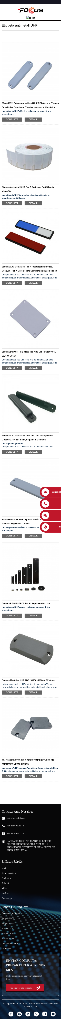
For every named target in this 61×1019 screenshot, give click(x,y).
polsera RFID (8, 938)
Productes (6, 878)
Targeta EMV (8, 918)
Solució (5, 883)
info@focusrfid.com (16, 818)
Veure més (6, 948)
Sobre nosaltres (9, 873)
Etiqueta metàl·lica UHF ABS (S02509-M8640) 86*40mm (28, 680)
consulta (12, 119)
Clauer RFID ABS (10, 943)
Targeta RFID (8, 923)
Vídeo (4, 888)
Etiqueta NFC (8, 928)
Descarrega (7, 898)
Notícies (5, 893)
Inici (4, 868)
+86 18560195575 (15, 825)
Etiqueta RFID (8, 933)
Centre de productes (11, 913)
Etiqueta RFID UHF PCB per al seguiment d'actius (26, 603)
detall (33, 119)
